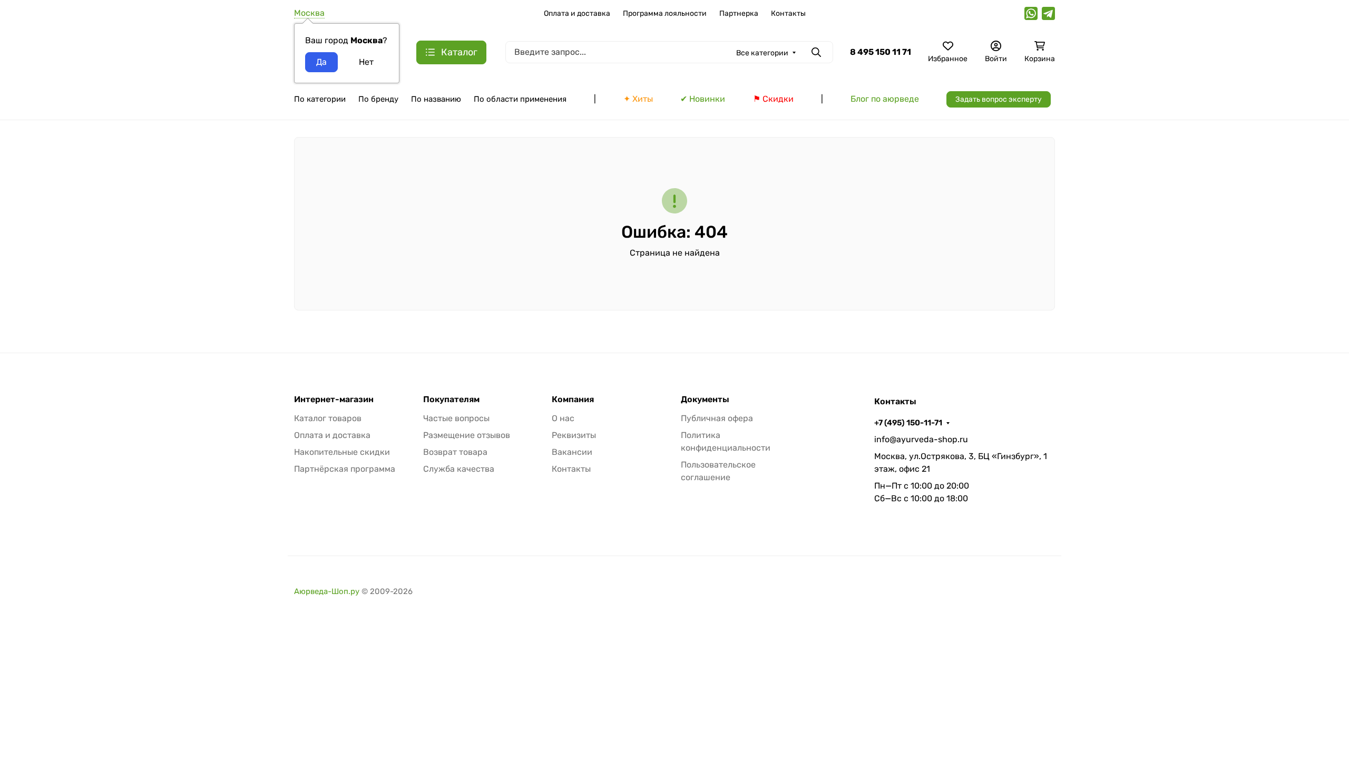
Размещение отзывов (466, 435)
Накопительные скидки (342, 452)
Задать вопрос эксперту (998, 99)
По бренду (378, 99)
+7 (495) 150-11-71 (908, 422)
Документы (705, 399)
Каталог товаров (327, 418)
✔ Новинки (702, 99)
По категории (320, 99)
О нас (563, 418)
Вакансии (572, 452)
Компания (573, 399)
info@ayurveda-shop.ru (921, 439)
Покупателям (451, 399)
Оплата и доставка (577, 13)
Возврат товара (455, 452)
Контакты (788, 13)
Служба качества (458, 469)
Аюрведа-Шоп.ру (326, 591)
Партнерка (738, 13)
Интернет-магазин (334, 399)
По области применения (520, 99)
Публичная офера (717, 418)
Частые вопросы (456, 418)
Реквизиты (574, 435)
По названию (436, 99)
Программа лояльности (665, 13)
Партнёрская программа (344, 469)
